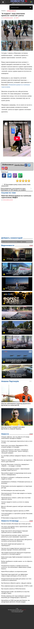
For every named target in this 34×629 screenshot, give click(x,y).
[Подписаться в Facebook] (26, 164)
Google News (19, 165)
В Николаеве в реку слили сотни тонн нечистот (15, 185)
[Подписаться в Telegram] (29, 164)
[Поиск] (30, 7)
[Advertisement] (17, 219)
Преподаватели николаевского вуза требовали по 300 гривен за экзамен (13, 189)
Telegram (19, 241)
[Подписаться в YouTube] (6, 168)
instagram (24, 241)
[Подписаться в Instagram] (3, 168)
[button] (31, 21)
